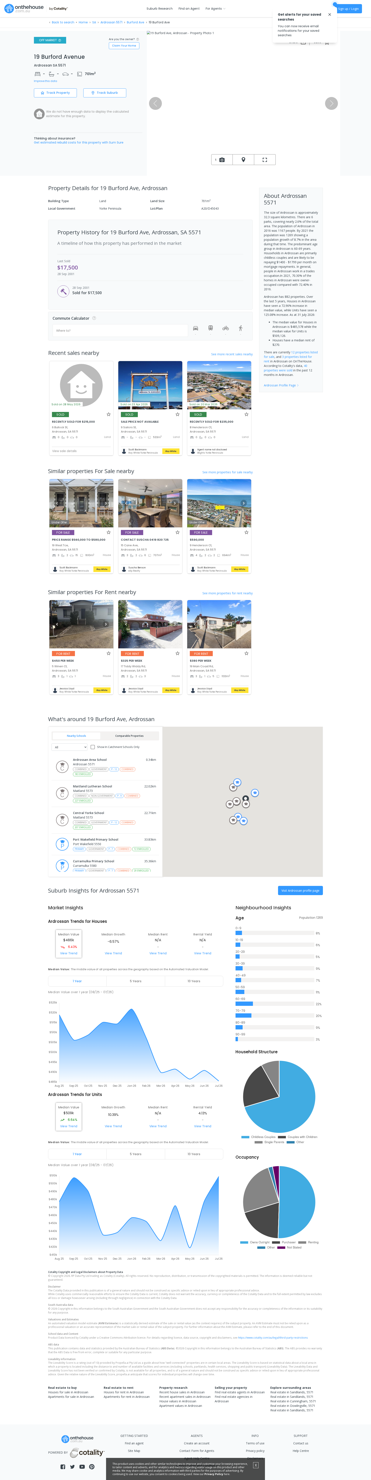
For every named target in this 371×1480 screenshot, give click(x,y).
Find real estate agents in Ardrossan (240, 1392)
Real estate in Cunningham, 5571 (293, 1401)
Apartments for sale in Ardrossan (71, 1397)
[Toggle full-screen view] (265, 159)
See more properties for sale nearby (227, 472)
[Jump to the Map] (243, 159)
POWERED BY (58, 1452)
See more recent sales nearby (232, 354)
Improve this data (45, 81)
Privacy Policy (213, 1474)
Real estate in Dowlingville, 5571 (292, 1406)
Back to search (63, 22)
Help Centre (301, 1451)
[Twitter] (72, 1466)
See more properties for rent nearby (227, 593)
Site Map (134, 1451)
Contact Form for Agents (196, 1451)
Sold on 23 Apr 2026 (134, 404)
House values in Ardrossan (177, 1401)
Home (83, 22)
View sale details (64, 451)
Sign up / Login (348, 9)
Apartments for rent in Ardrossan (127, 1397)
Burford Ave (135, 22)
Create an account (197, 1443)
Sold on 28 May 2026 (66, 404)
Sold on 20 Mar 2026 (203, 404)
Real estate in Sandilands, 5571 (291, 1392)
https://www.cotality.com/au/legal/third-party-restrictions (273, 1337)
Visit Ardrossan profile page (300, 890)
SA (94, 22)
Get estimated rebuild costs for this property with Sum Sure (78, 142)
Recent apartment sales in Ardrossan (185, 1397)
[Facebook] (62, 1466)
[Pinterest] (91, 1466)
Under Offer (59, 522)
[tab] (77, 981)
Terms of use (255, 1443)
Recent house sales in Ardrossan (182, 1392)
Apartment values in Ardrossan (180, 1406)
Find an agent (134, 1443)
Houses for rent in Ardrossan (124, 1392)
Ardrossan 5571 (111, 22)
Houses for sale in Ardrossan (68, 1392)
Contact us (300, 1443)
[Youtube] (82, 1466)
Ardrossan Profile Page (280, 385)
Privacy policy (255, 1451)
